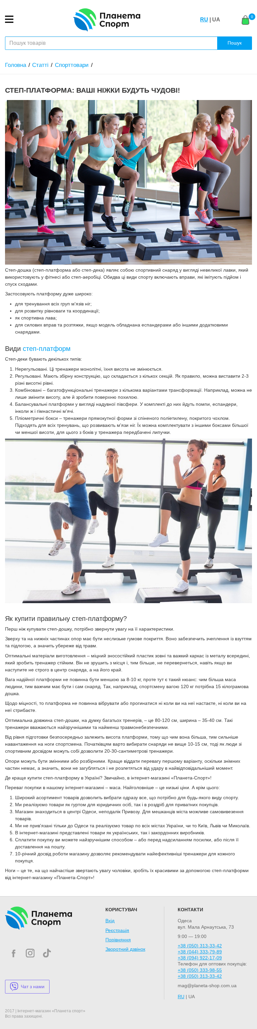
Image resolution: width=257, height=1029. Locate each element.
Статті (40, 65)
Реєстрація (117, 930)
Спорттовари (72, 65)
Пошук (235, 42)
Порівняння (118, 939)
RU (204, 19)
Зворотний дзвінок (125, 949)
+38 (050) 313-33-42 (200, 945)
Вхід (109, 920)
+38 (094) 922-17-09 (200, 957)
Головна (15, 65)
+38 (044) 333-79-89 (200, 951)
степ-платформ (47, 348)
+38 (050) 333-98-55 (200, 970)
